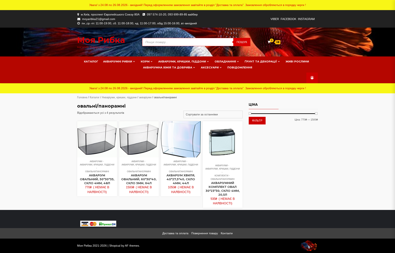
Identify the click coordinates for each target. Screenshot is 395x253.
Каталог (91, 61)
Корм (145, 61)
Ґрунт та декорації (261, 61)
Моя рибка (101, 40)
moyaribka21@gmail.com (98, 19)
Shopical (114, 245)
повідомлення (239, 67)
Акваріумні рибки (117, 61)
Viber (275, 19)
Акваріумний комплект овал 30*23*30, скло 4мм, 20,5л (223, 189)
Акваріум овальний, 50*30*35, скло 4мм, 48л (97, 179)
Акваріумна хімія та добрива (167, 67)
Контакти (227, 233)
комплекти (221, 175)
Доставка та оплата (175, 233)
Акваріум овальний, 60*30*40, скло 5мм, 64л (139, 179)
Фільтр (257, 120)
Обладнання (225, 61)
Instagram (306, 19)
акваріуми (145, 97)
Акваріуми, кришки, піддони (182, 61)
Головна (82, 97)
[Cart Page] (269, 42)
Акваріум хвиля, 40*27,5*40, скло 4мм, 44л (180, 179)
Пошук (242, 42)
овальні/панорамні (97, 171)
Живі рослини (297, 61)
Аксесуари (210, 67)
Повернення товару (204, 233)
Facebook (288, 19)
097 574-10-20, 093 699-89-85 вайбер (172, 14)
